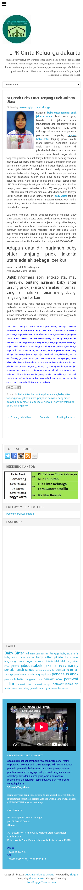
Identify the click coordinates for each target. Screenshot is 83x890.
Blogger (74, 874)
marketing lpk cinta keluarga (34, 107)
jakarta (51, 665)
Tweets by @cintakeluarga (19, 513)
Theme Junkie (36, 878)
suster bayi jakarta (28, 688)
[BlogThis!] (12, 387)
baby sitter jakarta (49, 657)
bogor (29, 661)
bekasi (21, 661)
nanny (73, 665)
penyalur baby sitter (58, 398)
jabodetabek (31, 665)
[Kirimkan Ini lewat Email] (8, 387)
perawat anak (53, 679)
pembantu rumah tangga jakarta (32, 674)
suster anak (10, 688)
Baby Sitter (24, 394)
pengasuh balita (13, 679)
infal (56, 661)
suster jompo (46, 688)
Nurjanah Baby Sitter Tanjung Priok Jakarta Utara (41, 100)
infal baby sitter (69, 661)
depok (37, 661)
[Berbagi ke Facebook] (19, 387)
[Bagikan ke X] (16, 387)
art (27, 653)
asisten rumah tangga (44, 653)
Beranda (44, 417)
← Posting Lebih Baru (19, 417)
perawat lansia (63, 684)
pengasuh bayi (33, 679)
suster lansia (61, 688)
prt (76, 684)
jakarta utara (29, 398)
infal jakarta (11, 666)
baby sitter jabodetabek (19, 657)
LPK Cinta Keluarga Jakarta (39, 874)
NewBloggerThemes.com (41, 882)
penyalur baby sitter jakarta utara (25, 401)
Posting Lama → (66, 417)
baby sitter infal (69, 653)
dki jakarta (47, 661)
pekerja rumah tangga (19, 670)
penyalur (42, 398)
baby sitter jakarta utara (44, 394)
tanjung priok (21, 405)
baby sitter (61, 195)
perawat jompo (42, 684)
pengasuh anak (65, 674)
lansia (62, 666)
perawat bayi (23, 684)
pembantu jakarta (45, 670)
